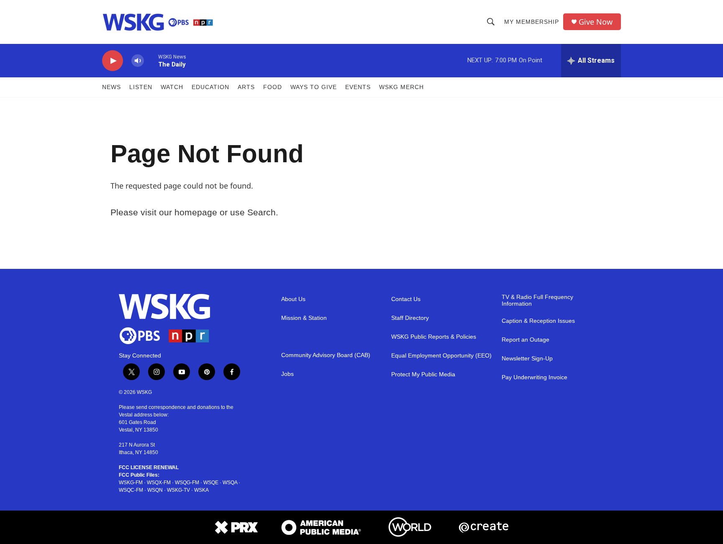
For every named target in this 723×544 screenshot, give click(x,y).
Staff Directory (410, 318)
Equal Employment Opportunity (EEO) (441, 355)
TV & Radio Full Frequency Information (537, 300)
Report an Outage (525, 340)
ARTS (246, 87)
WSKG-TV (178, 490)
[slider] (151, 60)
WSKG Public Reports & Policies (433, 337)
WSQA (230, 482)
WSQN (155, 490)
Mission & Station (304, 318)
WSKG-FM (131, 482)
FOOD (272, 87)
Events (358, 87)
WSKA (201, 490)
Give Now (596, 22)
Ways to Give (313, 87)
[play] (112, 61)
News (111, 87)
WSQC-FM (131, 490)
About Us (293, 299)
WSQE (210, 482)
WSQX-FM (159, 482)
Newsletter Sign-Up (527, 358)
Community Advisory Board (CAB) (325, 355)
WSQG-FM (187, 482)
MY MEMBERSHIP (531, 21)
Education (210, 87)
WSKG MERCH (401, 87)
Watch (172, 87)
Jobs (287, 374)
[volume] (138, 60)
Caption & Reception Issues (538, 321)
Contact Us (405, 299)
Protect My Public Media (423, 374)
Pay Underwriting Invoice (534, 377)
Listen (140, 87)
